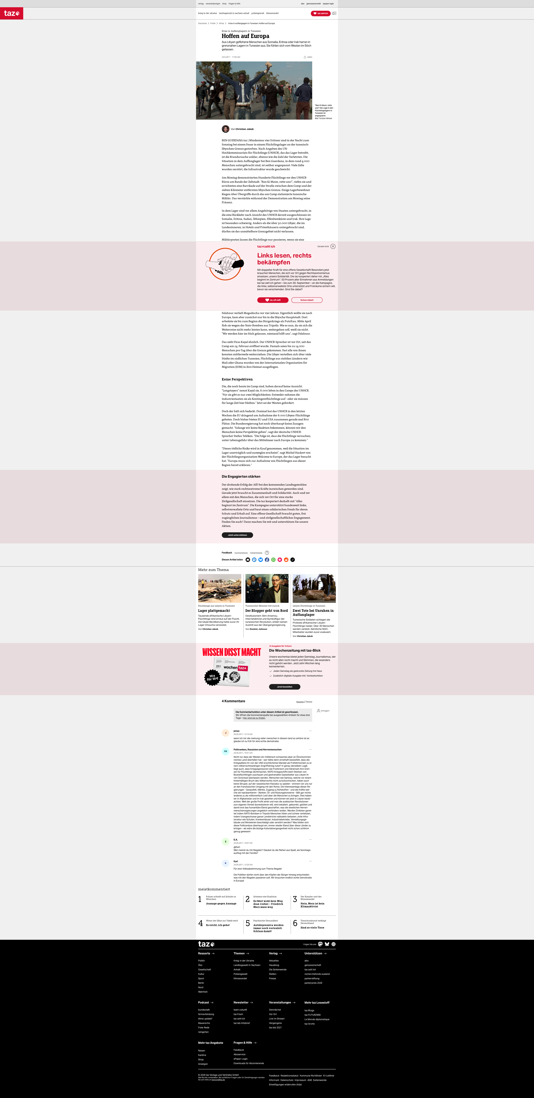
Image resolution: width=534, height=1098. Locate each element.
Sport (201, 978)
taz (206, 944)
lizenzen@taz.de (218, 1080)
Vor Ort (273, 1014)
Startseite (202, 23)
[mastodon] (320, 945)
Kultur (201, 974)
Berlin (201, 982)
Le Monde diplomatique (317, 1019)
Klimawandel (240, 978)
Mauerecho (204, 1023)
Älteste (309, 702)
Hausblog (274, 965)
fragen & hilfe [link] (234, 3)
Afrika (221, 23)
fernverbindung (206, 1014)
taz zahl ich (310, 969)
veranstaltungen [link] (213, 3)
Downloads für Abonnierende (249, 1063)
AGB (309, 1080)
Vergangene (275, 1023)
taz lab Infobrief (242, 1023)
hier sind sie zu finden (254, 718)
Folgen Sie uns (309, 944)
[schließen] (333, 246)
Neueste (300, 702)
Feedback (239, 1049)
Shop (201, 1059)
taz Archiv (310, 1023)
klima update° (205, 1018)
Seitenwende (320, 1080)
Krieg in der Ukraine (244, 960)
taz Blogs (309, 1010)
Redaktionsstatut (290, 1075)
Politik (213, 23)
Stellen (272, 974)
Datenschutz (287, 1080)
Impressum (301, 1080)
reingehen (203, 1032)
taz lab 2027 (275, 1027)
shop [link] (224, 3)
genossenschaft (313, 965)
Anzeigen (203, 1064)
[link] (208, 13)
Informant (274, 1080)
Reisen (201, 1050)
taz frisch (238, 1014)
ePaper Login (241, 1058)
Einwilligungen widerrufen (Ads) (285, 1084)
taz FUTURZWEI (313, 1014)
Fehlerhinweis (256, 553)
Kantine (202, 1055)
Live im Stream (277, 1018)
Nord (200, 987)
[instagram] (333, 945)
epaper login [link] (328, 3)
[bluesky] (327, 945)
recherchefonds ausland (317, 974)
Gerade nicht (323, 246)
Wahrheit (202, 991)
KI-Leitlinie (328, 1075)
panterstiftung (312, 978)
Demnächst (275, 1009)
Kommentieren (241, 553)
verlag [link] (201, 3)
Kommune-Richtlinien (311, 1075)
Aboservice (239, 1054)
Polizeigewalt (240, 974)
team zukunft (240, 1009)
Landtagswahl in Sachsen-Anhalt (247, 967)
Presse (272, 978)
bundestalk (204, 1009)
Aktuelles (274, 960)
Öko (200, 965)
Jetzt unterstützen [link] (237, 535)
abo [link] (302, 3)
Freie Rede (203, 1027)
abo (307, 960)
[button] (334, 13)
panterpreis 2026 (313, 982)
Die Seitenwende (277, 969)
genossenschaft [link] (313, 3)
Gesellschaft (204, 969)
